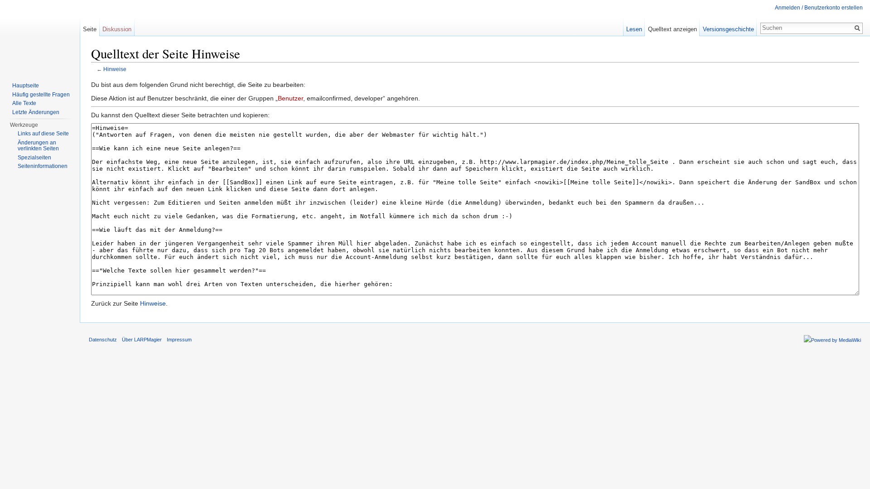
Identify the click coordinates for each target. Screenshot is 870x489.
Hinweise (114, 69)
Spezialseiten (34, 157)
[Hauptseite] (40, 36)
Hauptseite (25, 85)
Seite (90, 29)
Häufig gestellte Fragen (41, 94)
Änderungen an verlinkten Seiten (38, 145)
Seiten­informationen (43, 166)
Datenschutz (103, 339)
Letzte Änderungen (35, 112)
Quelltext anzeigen (672, 29)
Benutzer (290, 98)
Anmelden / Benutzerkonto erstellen (819, 8)
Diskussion (116, 29)
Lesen (634, 29)
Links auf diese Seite (43, 133)
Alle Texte (24, 103)
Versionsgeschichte (728, 29)
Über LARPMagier (142, 339)
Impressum (179, 339)
